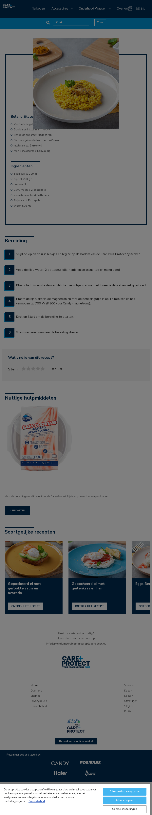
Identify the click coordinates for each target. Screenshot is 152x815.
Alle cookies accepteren (125, 791)
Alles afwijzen (124, 800)
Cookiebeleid (36, 801)
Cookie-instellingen (124, 809)
